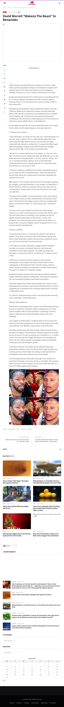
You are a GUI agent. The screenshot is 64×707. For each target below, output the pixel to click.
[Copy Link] (4, 91)
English (7, 546)
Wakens (30, 429)
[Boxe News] (32, 3)
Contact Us (19, 703)
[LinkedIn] (4, 78)
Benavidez (11, 429)
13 (32, 669)
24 (7, 674)
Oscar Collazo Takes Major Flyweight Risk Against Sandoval (15, 482)
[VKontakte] (4, 103)
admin (19, 12)
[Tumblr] (4, 95)
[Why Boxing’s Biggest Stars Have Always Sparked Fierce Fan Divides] (17, 521)
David (18, 429)
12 (23, 669)
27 (32, 674)
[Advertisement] (32, 566)
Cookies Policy (35, 703)
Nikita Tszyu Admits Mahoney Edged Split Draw (15, 507)
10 (7, 669)
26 (23, 674)
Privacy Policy (44, 703)
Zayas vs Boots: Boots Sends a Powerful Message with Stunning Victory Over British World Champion (35, 627)
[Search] (59, 3)
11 (15, 669)
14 (40, 669)
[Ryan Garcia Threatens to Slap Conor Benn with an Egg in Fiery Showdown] (47, 521)
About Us (12, 703)
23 (57, 672)
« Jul (4, 680)
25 (15, 674)
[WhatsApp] (4, 112)
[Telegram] (4, 108)
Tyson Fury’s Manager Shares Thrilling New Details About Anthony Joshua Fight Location (46, 508)
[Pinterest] (4, 82)
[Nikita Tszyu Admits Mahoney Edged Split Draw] (17, 494)
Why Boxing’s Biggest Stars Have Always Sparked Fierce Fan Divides (17, 535)
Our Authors (53, 703)
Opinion (14, 581)
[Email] (4, 86)
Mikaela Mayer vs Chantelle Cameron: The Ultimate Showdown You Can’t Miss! (47, 482)
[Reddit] (4, 99)
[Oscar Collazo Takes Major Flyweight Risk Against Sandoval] (17, 468)
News (5, 12)
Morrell (24, 429)
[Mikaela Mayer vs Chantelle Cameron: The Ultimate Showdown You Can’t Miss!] (47, 468)
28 (40, 674)
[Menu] (5, 3)
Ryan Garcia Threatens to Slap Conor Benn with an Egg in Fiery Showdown (46, 535)
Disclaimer (26, 703)
